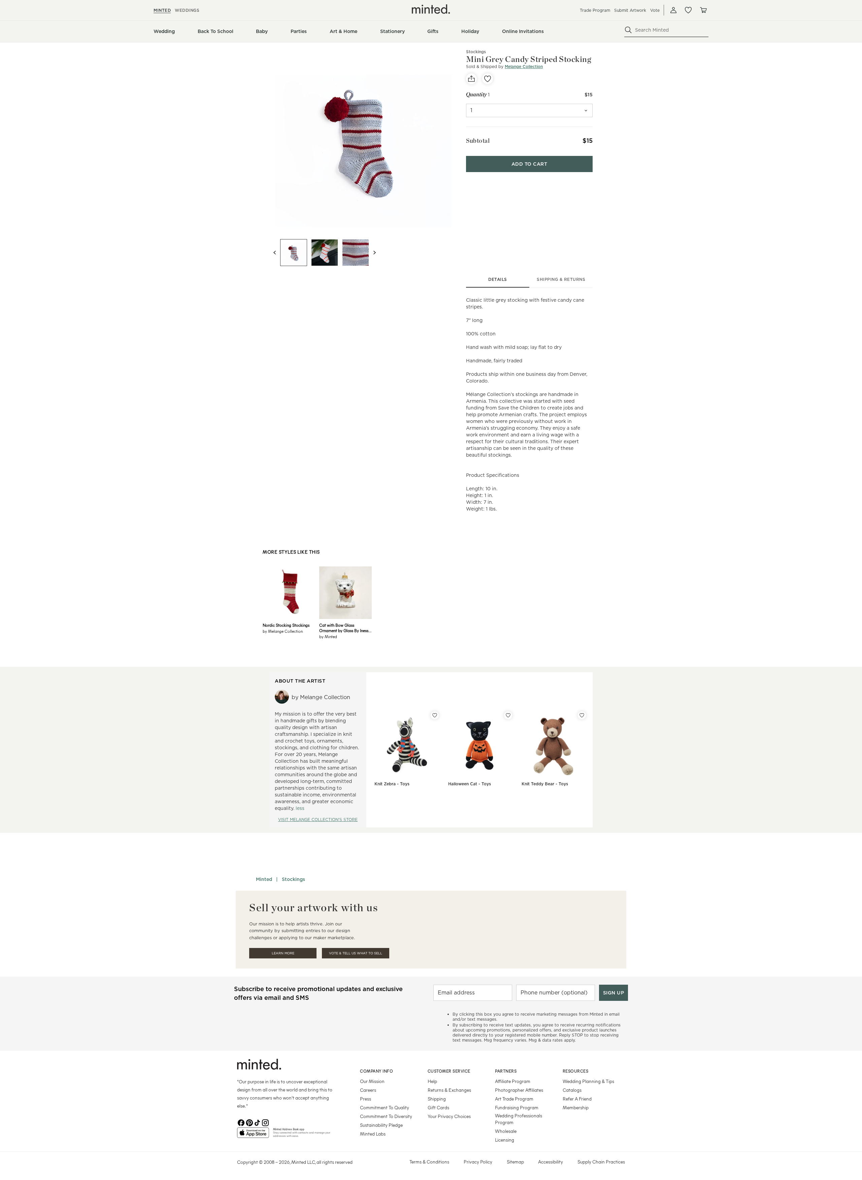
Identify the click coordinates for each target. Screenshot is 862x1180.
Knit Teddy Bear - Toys (545, 783)
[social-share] (471, 78)
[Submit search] (628, 30)
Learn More (283, 953)
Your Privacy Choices (449, 1116)
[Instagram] (265, 1122)
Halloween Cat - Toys (469, 783)
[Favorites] (688, 10)
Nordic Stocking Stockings (286, 625)
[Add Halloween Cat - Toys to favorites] (508, 715)
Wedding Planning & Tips (588, 1081)
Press (365, 1098)
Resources (576, 1071)
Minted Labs (373, 1133)
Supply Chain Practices (601, 1161)
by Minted (328, 636)
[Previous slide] (274, 252)
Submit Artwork (630, 10)
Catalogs (572, 1090)
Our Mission (372, 1081)
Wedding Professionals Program (518, 1118)
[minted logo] (431, 9)
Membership (576, 1107)
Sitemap (515, 1161)
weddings (187, 10)
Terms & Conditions (429, 1161)
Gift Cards (438, 1107)
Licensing (504, 1140)
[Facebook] (241, 1122)
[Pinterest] (249, 1122)
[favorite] (487, 78)
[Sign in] (673, 10)
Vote (655, 10)
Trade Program (595, 10)
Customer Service (449, 1071)
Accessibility (550, 1161)
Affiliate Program (512, 1081)
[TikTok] (257, 1122)
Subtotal (478, 140)
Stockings (476, 51)
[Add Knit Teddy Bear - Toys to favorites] (582, 715)
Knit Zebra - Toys (391, 783)
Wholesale (506, 1131)
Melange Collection (524, 66)
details (497, 279)
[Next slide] (374, 252)
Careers (368, 1090)
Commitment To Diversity (386, 1116)
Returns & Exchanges (449, 1090)
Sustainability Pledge (381, 1125)
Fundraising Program (516, 1107)
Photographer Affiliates (519, 1090)
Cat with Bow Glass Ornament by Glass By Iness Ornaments (343, 627)
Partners (506, 1071)
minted (162, 10)
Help (432, 1081)
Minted (264, 879)
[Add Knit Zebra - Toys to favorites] (435, 715)
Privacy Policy (478, 1161)
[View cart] (703, 10)
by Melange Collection (283, 631)
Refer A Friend (577, 1098)
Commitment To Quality (384, 1107)
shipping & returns (561, 279)
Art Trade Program (514, 1098)
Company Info (376, 1071)
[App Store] (253, 1135)
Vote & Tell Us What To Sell (355, 953)
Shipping (437, 1098)
